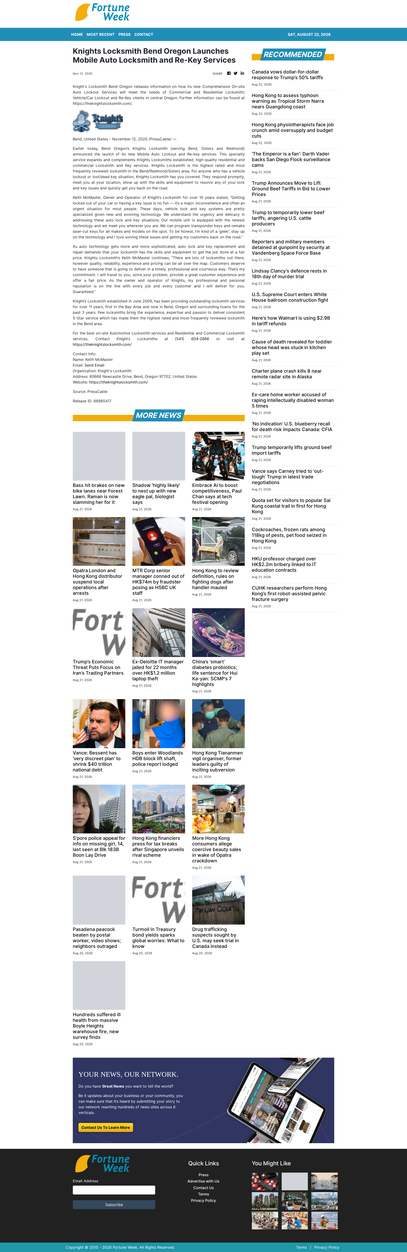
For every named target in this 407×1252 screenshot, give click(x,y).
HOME (77, 34)
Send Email (94, 365)
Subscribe (114, 1204)
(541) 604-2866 (192, 338)
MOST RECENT (101, 34)
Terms (203, 1194)
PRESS (124, 34)
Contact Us (203, 1188)
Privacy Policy (203, 1200)
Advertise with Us (203, 1181)
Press (204, 1175)
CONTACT (143, 34)
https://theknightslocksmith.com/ (102, 344)
